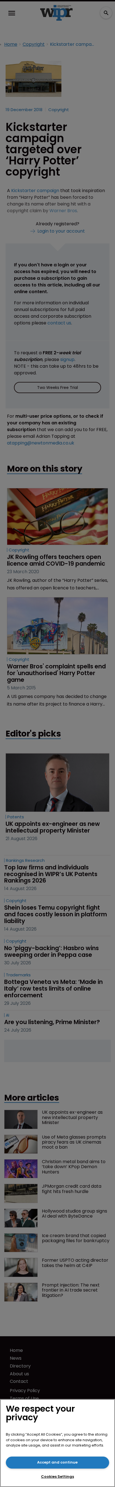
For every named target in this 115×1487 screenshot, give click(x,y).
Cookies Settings (57, 1476)
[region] (57, 1443)
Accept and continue (57, 1462)
